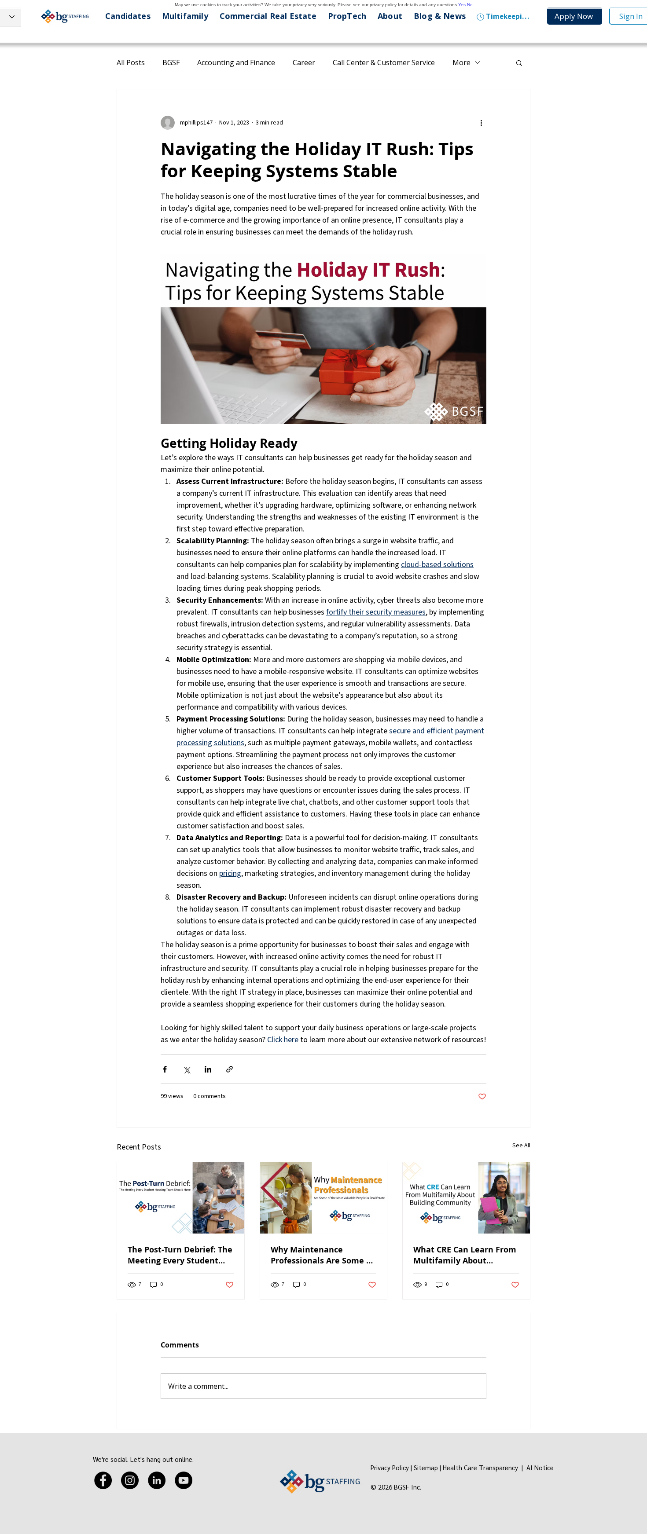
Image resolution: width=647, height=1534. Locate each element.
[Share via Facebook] (165, 1069)
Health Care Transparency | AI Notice (499, 1467)
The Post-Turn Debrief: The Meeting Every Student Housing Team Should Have (180, 1255)
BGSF (171, 62)
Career (304, 62)
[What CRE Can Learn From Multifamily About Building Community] (466, 1198)
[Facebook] (103, 1480)
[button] (519, 62)
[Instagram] (130, 1480)
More (461, 62)
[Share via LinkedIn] (208, 1069)
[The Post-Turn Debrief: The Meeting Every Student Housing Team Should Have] (180, 1198)
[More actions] (481, 122)
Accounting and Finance (236, 62)
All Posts (131, 62)
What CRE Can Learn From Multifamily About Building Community (464, 1255)
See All (521, 1145)
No (470, 4)
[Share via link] (229, 1069)
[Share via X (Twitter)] (186, 1069)
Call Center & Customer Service (384, 62)
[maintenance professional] (323, 1198)
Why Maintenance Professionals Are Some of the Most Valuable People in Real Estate (322, 1255)
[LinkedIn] (156, 1480)
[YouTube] (183, 1480)
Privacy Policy (390, 1467)
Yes (462, 4)
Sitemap (426, 1467)
